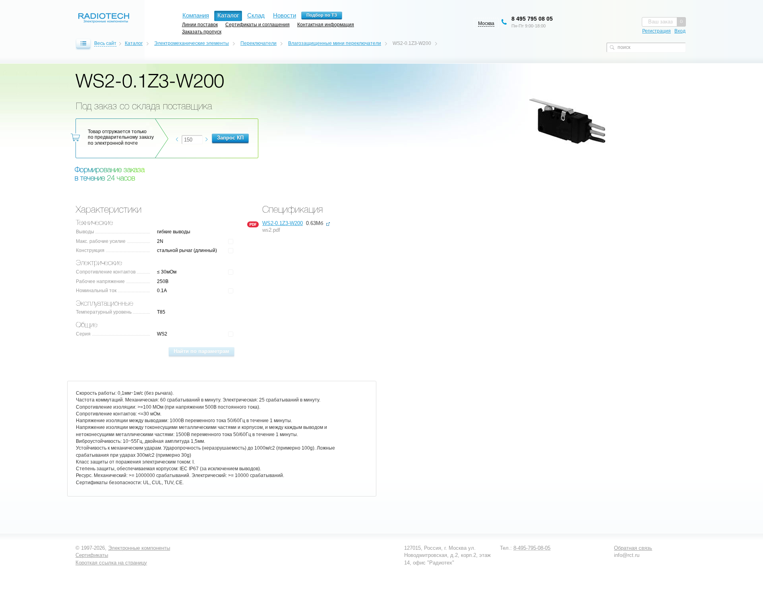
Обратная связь (633, 548)
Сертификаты (92, 555)
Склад (256, 15)
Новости (284, 15)
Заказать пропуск (201, 31)
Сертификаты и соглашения (257, 24)
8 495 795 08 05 (532, 19)
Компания (195, 15)
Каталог (134, 43)
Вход (680, 31)
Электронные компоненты (139, 548)
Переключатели (258, 43)
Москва (486, 23)
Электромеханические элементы (191, 43)
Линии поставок (200, 24)
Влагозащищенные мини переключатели (334, 43)
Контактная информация (325, 24)
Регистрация (656, 31)
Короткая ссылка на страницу (111, 563)
